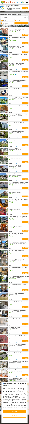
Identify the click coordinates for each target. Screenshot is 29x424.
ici (25, 407)
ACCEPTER (14, 411)
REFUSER (14, 419)
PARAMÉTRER (14, 415)
